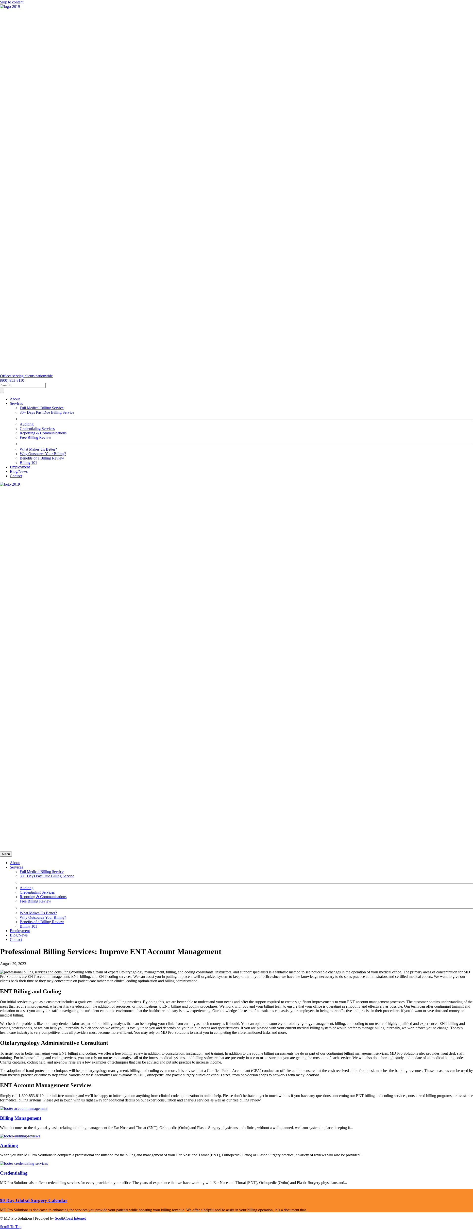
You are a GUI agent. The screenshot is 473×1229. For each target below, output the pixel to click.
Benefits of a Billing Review (42, 458)
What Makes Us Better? (38, 449)
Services (16, 403)
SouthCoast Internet (70, 1218)
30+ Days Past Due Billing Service (47, 412)
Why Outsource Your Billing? (43, 454)
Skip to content (11, 2)
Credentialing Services (37, 428)
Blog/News (19, 471)
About (15, 399)
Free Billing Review (35, 437)
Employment (20, 467)
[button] (10, 1227)
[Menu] (2, 390)
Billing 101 (28, 462)
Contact (16, 476)
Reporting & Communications (43, 433)
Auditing (27, 424)
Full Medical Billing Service (42, 408)
